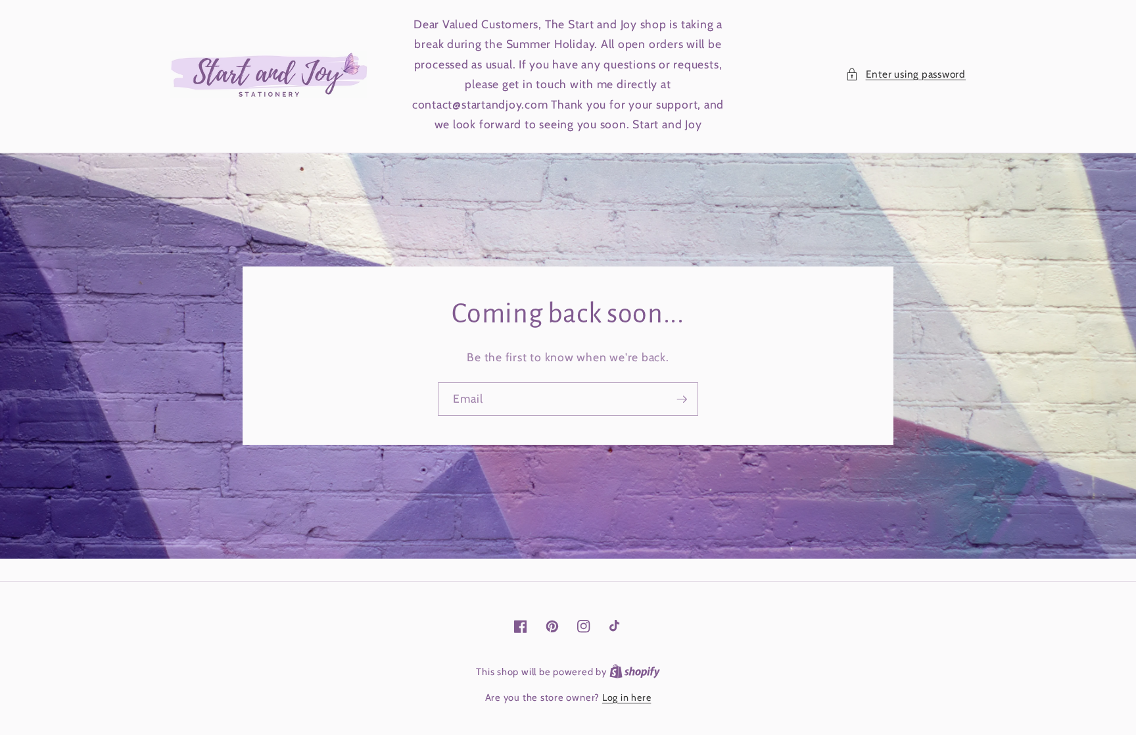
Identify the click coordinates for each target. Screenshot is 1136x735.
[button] (905, 75)
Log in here (626, 697)
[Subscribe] (682, 399)
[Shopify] (634, 672)
